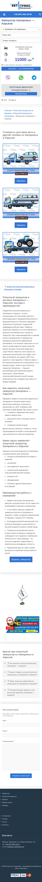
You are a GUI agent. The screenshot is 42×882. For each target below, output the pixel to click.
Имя (5, 720)
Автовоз (5, 799)
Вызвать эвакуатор (21, 559)
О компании (6, 816)
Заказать (21, 181)
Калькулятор (21, 94)
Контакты (5, 825)
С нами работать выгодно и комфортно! (18, 65)
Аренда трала (7, 802)
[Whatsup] (20, 77)
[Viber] (7, 77)
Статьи (4, 822)
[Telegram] (34, 77)
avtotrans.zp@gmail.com (15, 847)
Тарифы (5, 805)
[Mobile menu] (4, 14)
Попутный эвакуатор (9, 796)
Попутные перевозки (23, 5)
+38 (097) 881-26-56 (23, 14)
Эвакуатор (5, 793)
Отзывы (5, 819)
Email (5, 731)
